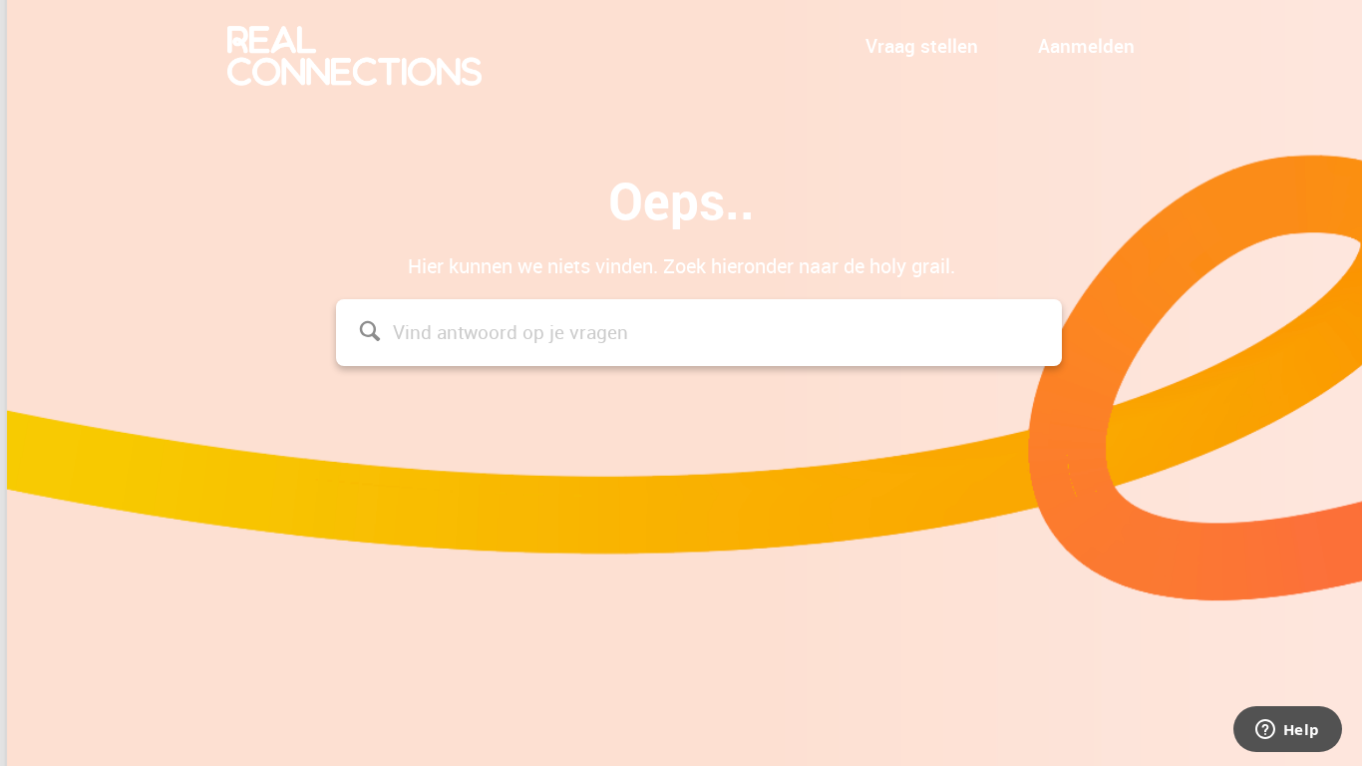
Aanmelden (1086, 46)
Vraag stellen (921, 46)
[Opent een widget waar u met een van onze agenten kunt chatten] (1287, 731)
